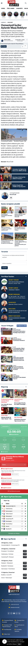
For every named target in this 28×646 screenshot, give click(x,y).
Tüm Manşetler (7, 629)
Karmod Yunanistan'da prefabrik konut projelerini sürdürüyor (7, 242)
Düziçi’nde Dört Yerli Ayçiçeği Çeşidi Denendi (20, 215)
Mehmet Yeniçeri (14, 280)
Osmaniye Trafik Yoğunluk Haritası (7, 625)
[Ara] (25, 3)
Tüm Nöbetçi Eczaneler (14, 491)
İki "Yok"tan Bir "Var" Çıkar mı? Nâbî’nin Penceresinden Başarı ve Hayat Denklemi (17, 297)
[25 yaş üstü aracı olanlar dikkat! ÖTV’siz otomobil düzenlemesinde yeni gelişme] (21, 236)
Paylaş (4, 46)
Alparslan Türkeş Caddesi (15, 304)
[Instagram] (11, 613)
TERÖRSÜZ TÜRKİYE (14, 290)
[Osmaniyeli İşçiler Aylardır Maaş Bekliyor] (14, 44)
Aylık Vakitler (5, 451)
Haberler (3, 22)
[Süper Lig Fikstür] (26, 539)
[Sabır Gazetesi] (13, 3)
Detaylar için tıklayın (14, 533)
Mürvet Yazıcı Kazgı (14, 316)
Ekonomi (10, 22)
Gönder (4, 267)
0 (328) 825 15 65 (6, 474)
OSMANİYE (19, 8)
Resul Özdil (13, 194)
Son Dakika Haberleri (18, 630)
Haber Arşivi (7, 634)
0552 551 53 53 (15, 604)
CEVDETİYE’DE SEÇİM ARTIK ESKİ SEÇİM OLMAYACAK (18, 311)
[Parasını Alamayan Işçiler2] (14, 134)
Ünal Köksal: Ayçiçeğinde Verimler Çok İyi (6, 215)
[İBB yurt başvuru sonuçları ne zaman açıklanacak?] (7, 223)
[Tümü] (26, 276)
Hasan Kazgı (12, 302)
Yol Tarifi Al (16, 474)
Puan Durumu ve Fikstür (19, 625)
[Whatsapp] (16, 613)
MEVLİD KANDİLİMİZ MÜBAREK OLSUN (17, 318)
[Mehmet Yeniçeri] (4, 281)
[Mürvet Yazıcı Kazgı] (4, 317)
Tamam (19, 644)
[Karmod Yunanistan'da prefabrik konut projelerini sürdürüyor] (7, 236)
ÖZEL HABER (10, 8)
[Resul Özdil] (4, 195)
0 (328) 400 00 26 (6, 483)
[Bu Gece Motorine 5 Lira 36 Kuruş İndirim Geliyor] (21, 223)
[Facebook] (8, 613)
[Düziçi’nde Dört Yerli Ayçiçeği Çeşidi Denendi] (21, 209)
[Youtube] (14, 613)
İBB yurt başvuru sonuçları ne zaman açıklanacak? (6, 229)
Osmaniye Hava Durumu (19, 621)
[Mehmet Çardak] (4, 289)
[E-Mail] (11, 198)
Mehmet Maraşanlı (14, 294)
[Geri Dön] (4, 641)
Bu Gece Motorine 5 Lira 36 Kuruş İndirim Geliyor (20, 229)
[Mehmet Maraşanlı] (4, 296)
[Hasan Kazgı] (4, 303)
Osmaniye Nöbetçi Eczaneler (7, 621)
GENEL (3, 8)
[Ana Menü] (1, 3)
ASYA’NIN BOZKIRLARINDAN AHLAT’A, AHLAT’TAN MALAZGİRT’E (16, 282)
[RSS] (19, 613)
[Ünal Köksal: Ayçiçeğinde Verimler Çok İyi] (7, 209)
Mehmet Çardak (13, 288)
